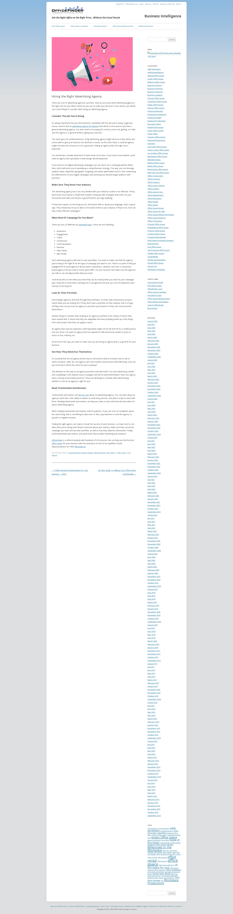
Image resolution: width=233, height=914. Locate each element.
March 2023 (152, 453)
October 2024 (153, 392)
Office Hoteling (154, 182)
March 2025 (152, 376)
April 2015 (151, 754)
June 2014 (151, 786)
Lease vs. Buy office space (158, 150)
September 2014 (154, 777)
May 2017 (151, 673)
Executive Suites (154, 124)
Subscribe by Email (155, 282)
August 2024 (152, 399)
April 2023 (151, 450)
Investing (151, 143)
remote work (158, 873)
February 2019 (153, 605)
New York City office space (158, 172)
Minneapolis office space (158, 169)
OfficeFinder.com (131, 4)
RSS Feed (152, 56)
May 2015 (151, 751)
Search (178, 4)
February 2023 (153, 457)
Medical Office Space (156, 163)
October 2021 (153, 508)
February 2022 (153, 495)
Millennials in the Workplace (160, 848)
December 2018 (154, 612)
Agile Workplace (154, 69)
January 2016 (153, 725)
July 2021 (151, 518)
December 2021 (154, 502)
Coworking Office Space (157, 101)
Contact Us (178, 906)
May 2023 (151, 447)
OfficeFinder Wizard (166, 906)
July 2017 (151, 667)
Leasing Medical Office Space (170, 843)
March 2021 (152, 531)
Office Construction (155, 176)
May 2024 (151, 408)
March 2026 (152, 337)
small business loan (154, 876)
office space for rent (163, 866)
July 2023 (151, 441)
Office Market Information (158, 302)
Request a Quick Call (167, 4)
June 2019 (151, 592)
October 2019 (153, 583)
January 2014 (153, 802)
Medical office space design (160, 844)
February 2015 (153, 760)
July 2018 (151, 628)
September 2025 (154, 357)
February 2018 (153, 644)
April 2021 (151, 528)
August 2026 (152, 321)
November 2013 (154, 809)
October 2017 (153, 657)
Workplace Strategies (156, 269)
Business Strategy (87, 453)
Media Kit (153, 906)
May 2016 (151, 712)
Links (107, 906)
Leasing (89, 906)
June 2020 (151, 557)
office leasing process (164, 854)
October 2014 (153, 773)
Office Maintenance (156, 195)
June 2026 (151, 327)
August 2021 (152, 515)
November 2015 (154, 731)
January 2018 (153, 647)
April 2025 (151, 373)
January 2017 (153, 686)
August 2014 (152, 780)
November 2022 (154, 466)
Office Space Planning (156, 218)
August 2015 (152, 741)
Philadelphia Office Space (158, 227)
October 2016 (153, 696)
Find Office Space (58, 26)
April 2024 (151, 411)
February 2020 (153, 570)
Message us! (80, 446)
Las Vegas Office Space (157, 147)
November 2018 (154, 615)
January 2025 (153, 382)
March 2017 (152, 680)
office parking (162, 857)
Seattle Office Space (156, 253)
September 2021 (154, 512)
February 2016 (153, 722)
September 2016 (154, 699)
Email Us (156, 4)
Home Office (153, 134)
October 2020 (153, 547)
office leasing (167, 852)
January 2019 (153, 609)
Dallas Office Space (155, 105)
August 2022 (152, 476)
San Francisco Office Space (159, 250)
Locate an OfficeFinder (76, 906)
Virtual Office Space (156, 263)
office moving (152, 857)
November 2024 (154, 389)
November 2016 (154, 693)
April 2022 (151, 489)
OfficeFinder (57, 440)
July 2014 (151, 783)
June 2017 (151, 670)
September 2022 (154, 473)
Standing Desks (153, 878)
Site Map (114, 906)
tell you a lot (83, 395)
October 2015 (153, 735)
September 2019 (154, 586)
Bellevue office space (156, 82)
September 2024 (154, 395)
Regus (150, 874)
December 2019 (154, 576)
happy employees (154, 840)
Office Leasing (153, 189)
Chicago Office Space (156, 98)
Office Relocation (154, 198)
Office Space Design (156, 208)
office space (57, 443)
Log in (141, 4)
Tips (162, 881)
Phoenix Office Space (156, 231)
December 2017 (154, 651)
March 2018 (152, 641)
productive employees (156, 872)
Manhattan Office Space (157, 156)
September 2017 (154, 660)
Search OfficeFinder (156, 305)
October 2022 (153, 470)
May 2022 (151, 486)
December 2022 (154, 463)
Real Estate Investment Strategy (161, 240)
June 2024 (151, 405)
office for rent (167, 851)
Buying (95, 906)
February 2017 (153, 683)
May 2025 (151, 369)
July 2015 (151, 744)
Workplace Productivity (163, 881)
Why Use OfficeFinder (58, 906)
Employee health (154, 117)
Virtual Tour (152, 266)
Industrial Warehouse (156, 140)
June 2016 (151, 709)
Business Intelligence (163, 16)
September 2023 (154, 434)
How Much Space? (100, 26)
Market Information (145, 26)
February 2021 (153, 534)
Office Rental (153, 201)
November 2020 (154, 544)
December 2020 (154, 541)
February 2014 (153, 799)
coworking (161, 832)
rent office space (154, 247)
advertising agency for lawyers (85, 126)
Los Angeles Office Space (158, 153)
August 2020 (152, 554)
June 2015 (151, 748)
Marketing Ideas (99, 453)
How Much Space (155, 295)
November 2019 (154, 580)
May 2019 (151, 596)
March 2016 (152, 718)
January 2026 (153, 344)
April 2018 (151, 638)
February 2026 (153, 340)
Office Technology (155, 221)
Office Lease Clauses (156, 185)
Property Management (157, 237)
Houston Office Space (156, 137)
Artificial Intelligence (156, 72)
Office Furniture (154, 179)
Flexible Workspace (155, 127)
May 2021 (151, 525)
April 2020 (151, 563)
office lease (158, 852)
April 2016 (151, 715)
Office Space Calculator (79, 26)
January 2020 (153, 573)
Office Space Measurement (123, 26)
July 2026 (151, 324)
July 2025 (151, 363)
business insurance (167, 831)
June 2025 (151, 366)
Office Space (110, 453)
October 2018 (153, 618)
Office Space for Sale (156, 211)
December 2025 (154, 347)
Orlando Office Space (156, 224)
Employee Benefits (155, 111)
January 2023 (153, 460)
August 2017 (152, 664)
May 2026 (151, 331)
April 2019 (151, 599)
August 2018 (152, 625)
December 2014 (154, 767)
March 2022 (152, 492)
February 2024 (153, 418)
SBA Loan (174, 874)
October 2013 (153, 812)
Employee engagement (157, 114)
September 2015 (154, 738)
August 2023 (152, 437)
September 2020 (154, 550)
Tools (102, 906)
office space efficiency (166, 865)
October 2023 (153, 431)
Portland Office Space (156, 234)
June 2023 (151, 444)
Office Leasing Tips (155, 192)
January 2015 (153, 764)
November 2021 (154, 505)
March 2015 (152, 757)
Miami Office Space (155, 166)
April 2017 (151, 676)
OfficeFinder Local (155, 289)
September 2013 (154, 815)
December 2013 (154, 806)
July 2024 (151, 402)
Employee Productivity (157, 121)
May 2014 (151, 790)
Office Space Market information (161, 214)
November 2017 (154, 654)
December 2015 (154, 728)
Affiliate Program (142, 906)
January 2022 (153, 499)
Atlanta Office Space (156, 75)
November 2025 (154, 350)
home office (165, 840)
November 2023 (154, 428)
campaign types (85, 224)
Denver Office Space (156, 108)
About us (148, 4)
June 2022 (151, 483)
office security (162, 861)
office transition (159, 870)
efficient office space (159, 835)
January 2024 (153, 421)
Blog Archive (152, 308)
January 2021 (153, 537)
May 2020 (151, 560)
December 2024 (154, 386)
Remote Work (153, 243)
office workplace (173, 869)
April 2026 (151, 334)
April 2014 (151, 793)
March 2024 (152, 415)
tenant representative (157, 260)
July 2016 (151, 706)
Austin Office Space (155, 79)
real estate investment (172, 872)
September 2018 (154, 622)
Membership (129, 906)
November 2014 (154, 770)
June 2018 (151, 631)
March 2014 (152, 796)
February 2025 (153, 379)
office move (176, 854)
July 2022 (151, 479)
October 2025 (153, 353)
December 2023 (154, 424)
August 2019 (152, 589)
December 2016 (154, 689)
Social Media (153, 256)
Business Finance (155, 85)
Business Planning (75, 453)
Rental (168, 873)
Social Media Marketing (169, 876)
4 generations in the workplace (158, 828)
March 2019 (152, 602)
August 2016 (152, 702)
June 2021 (151, 521)
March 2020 (152, 567)
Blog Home (120, 4)
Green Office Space (156, 130)
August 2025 (152, 360)
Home (121, 906)
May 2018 (151, 634)
